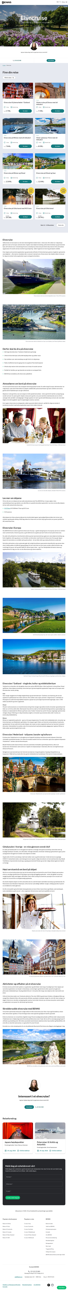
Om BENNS (49, 1235)
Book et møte (49, 1223)
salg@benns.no (18, 1277)
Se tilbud (25, 217)
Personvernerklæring (51, 1237)
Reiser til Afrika (7, 1223)
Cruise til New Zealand (30, 1235)
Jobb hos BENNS (50, 1226)
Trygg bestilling (50, 1249)
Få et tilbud (62, 1287)
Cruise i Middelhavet (29, 1232)
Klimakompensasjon (51, 1229)
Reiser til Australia (7, 1229)
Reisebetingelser (50, 1240)
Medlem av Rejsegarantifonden (11, 1284)
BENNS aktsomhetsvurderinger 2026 (55, 1254)
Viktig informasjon (50, 1251)
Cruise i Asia (27, 1223)
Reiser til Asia (6, 1226)
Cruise (4, 65)
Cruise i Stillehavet (29, 1237)
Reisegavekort (49, 1243)
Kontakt (48, 1232)
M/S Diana (7, 508)
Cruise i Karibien (28, 1229)
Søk (58, 2)
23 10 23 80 (63, 7)
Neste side (61, 225)
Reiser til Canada (7, 1232)
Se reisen (25, 111)
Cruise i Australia (28, 1226)
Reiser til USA (6, 1237)
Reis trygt (48, 1246)
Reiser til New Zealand (8, 1235)
